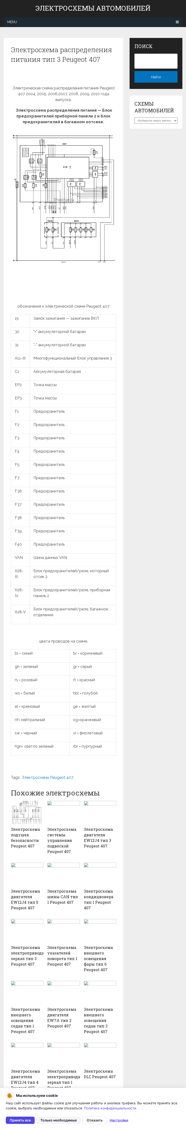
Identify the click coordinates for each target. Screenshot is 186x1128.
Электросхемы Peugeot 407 (47, 777)
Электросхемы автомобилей (92, 8)
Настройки (119, 1120)
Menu (12, 22)
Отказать (95, 1120)
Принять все (20, 1120)
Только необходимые (58, 1120)
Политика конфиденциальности (110, 1108)
